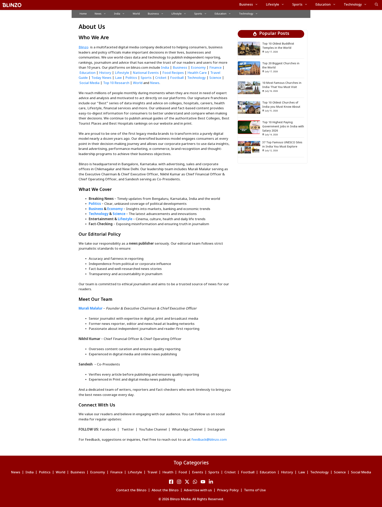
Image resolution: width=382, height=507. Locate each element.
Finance (215, 68)
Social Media (89, 83)
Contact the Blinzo (131, 490)
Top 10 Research (116, 83)
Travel (152, 472)
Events (197, 472)
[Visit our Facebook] (171, 482)
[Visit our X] (187, 482)
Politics (131, 78)
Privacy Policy (228, 490)
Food (182, 472)
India (117, 14)
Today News (101, 78)
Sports (297, 5)
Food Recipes (173, 73)
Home (83, 14)
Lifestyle (272, 5)
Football (177, 78)
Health (167, 472)
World (136, 14)
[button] (376, 5)
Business (246, 5)
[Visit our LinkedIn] (195, 482)
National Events (146, 73)
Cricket (161, 78)
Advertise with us (198, 490)
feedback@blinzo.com (209, 440)
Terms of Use (255, 490)
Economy (199, 68)
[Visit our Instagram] (179, 482)
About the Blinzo (165, 490)
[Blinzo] (15, 5)
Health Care (197, 73)
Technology (353, 5)
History (105, 73)
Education (323, 5)
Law (119, 78)
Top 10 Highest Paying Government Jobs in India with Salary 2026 (283, 127)
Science (215, 78)
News (98, 14)
